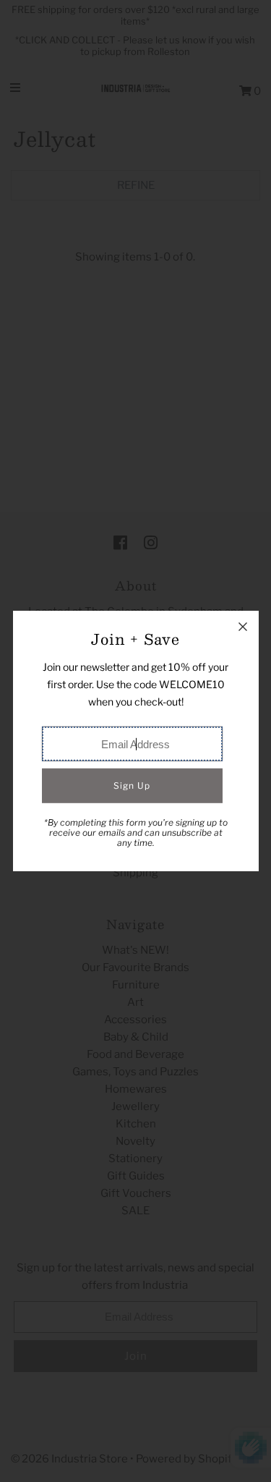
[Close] (243, 627)
